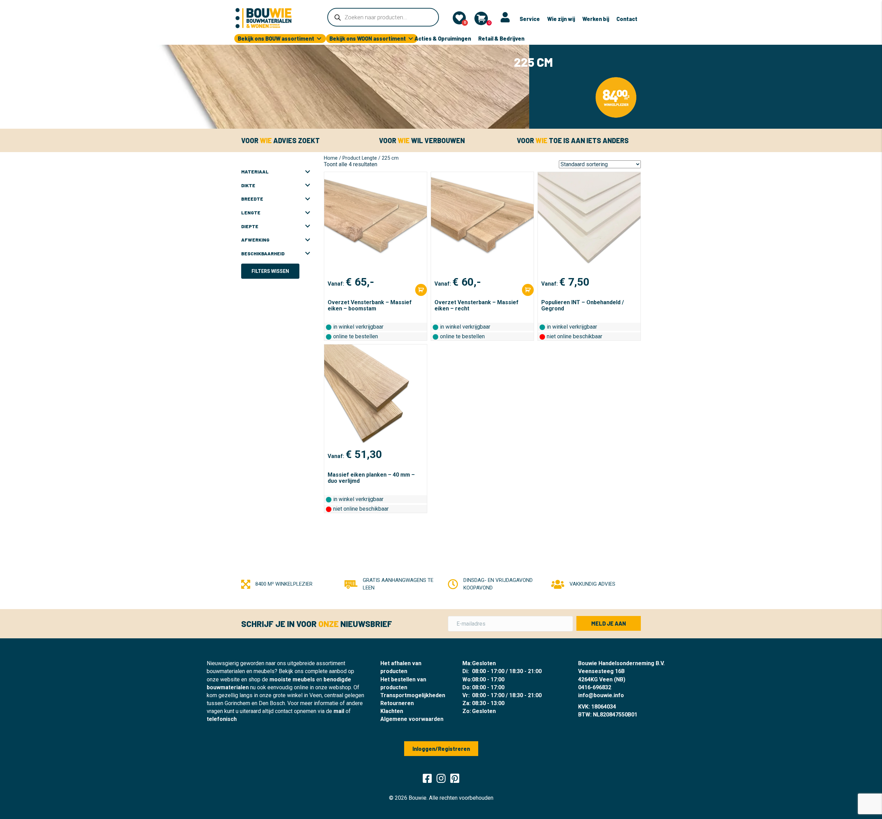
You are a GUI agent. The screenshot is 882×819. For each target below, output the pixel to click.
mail (339, 711)
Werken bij (595, 18)
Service (530, 18)
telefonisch (222, 719)
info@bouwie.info (601, 695)
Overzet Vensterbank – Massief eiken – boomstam (370, 305)
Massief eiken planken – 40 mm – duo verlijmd (371, 477)
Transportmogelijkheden (412, 695)
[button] (608, 623)
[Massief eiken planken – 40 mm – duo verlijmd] (375, 396)
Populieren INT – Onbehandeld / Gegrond (582, 305)
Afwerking (255, 240)
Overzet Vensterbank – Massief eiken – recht (476, 305)
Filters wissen (270, 271)
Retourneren (397, 703)
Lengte (250, 212)
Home (331, 158)
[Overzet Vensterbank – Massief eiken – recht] (482, 223)
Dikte (248, 185)
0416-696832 (594, 687)
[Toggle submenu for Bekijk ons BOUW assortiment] (319, 39)
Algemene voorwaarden (411, 719)
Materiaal (255, 171)
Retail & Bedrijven (501, 38)
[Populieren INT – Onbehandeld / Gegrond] (589, 223)
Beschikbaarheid (263, 253)
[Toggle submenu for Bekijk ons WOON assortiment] (411, 39)
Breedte (252, 199)
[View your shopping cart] (481, 18)
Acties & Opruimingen (442, 38)
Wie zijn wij (561, 18)
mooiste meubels (292, 679)
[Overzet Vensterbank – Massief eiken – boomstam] (375, 223)
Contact (626, 18)
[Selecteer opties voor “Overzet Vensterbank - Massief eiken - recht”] (528, 290)
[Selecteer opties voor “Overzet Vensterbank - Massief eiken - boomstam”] (421, 290)
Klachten (391, 711)
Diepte (249, 226)
